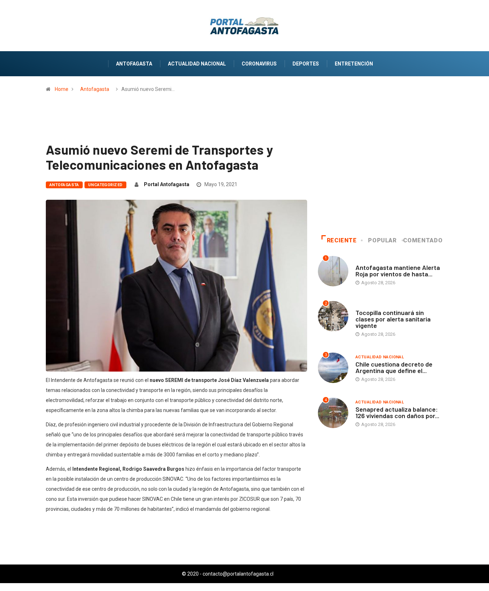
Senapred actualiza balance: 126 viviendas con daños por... (397, 412)
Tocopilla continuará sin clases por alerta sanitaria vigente (393, 319)
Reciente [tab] (342, 240)
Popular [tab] (382, 240)
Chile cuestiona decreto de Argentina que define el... (393, 367)
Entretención (354, 64)
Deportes (305, 64)
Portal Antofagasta (166, 184)
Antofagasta (134, 64)
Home (61, 89)
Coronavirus (259, 64)
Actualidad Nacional (197, 64)
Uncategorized (105, 185)
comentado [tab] (422, 240)
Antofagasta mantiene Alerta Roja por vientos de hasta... (397, 270)
